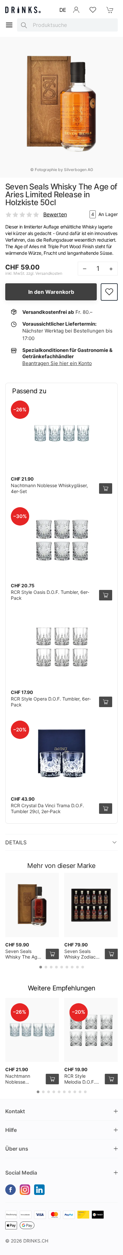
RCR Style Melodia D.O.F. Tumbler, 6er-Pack (79, 1084)
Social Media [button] (21, 1172)
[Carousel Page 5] (61, 967)
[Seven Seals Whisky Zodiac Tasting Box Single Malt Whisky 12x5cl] (91, 905)
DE (62, 10)
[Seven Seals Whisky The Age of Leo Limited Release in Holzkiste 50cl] (32, 905)
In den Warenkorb (51, 292)
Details (16, 842)
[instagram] (25, 1189)
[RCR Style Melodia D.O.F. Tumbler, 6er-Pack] (91, 1030)
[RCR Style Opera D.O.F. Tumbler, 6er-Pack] (61, 647)
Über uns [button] (16, 1148)
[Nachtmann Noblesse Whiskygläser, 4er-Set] (61, 433)
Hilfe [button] (11, 1130)
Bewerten (55, 214)
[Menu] (9, 25)
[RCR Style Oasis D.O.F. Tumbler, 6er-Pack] (61, 540)
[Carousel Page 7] (72, 967)
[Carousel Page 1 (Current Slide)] (40, 967)
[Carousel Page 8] (77, 967)
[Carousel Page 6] (67, 967)
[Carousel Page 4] (56, 967)
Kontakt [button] (15, 1111)
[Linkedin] (39, 1189)
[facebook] (10, 1189)
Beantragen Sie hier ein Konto (57, 363)
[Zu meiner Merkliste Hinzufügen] (109, 292)
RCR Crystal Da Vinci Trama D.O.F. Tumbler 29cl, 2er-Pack (47, 808)
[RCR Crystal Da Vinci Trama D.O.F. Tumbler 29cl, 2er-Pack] (61, 753)
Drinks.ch (35, 1241)
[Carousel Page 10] (85, 1092)
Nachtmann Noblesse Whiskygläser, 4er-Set (20, 1084)
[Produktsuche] (24, 25)
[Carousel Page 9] (82, 967)
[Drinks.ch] (23, 10)
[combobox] (67, 25)
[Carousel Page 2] (46, 967)
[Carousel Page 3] (51, 967)
